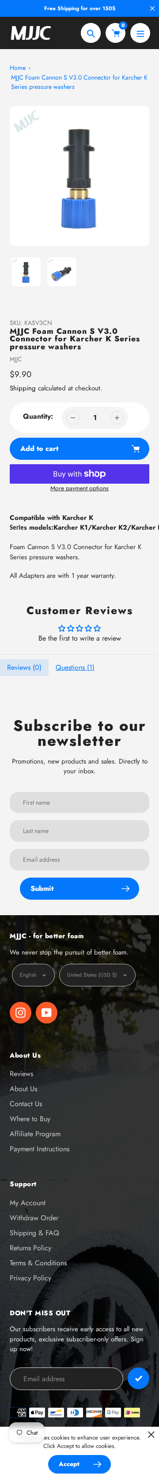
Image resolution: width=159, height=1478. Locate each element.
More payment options (79, 488)
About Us (23, 1089)
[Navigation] (140, 33)
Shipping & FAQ (34, 1233)
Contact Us (26, 1104)
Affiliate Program (35, 1134)
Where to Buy (30, 1119)
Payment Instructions (39, 1149)
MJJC (16, 359)
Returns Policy (30, 1248)
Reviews (21, 1074)
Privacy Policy (30, 1278)
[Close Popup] (151, 1434)
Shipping (23, 388)
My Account (27, 1203)
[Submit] (138, 1378)
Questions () (75, 667)
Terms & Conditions (38, 1263)
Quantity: (38, 416)
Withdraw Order (34, 1218)
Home (18, 67)
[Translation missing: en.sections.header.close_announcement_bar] (152, 8)
